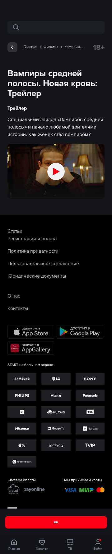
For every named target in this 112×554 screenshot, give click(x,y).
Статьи (14, 231)
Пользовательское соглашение (43, 263)
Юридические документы (36, 276)
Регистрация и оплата (32, 238)
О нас (13, 295)
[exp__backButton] (12, 47)
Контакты (17, 308)
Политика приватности (32, 251)
